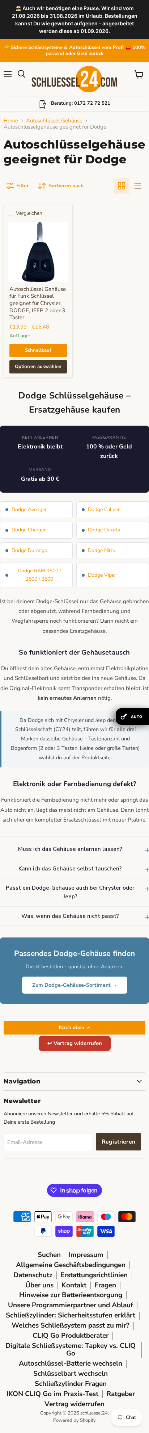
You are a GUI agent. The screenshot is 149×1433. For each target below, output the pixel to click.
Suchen (49, 1254)
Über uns (39, 1285)
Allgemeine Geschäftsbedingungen (70, 1265)
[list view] (137, 186)
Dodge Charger (29, 529)
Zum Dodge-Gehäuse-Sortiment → (74, 985)
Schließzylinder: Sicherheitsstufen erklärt (70, 1315)
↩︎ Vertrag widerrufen (74, 1043)
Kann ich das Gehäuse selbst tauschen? (70, 868)
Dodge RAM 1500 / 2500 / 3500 (39, 574)
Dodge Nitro (101, 550)
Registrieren (118, 1142)
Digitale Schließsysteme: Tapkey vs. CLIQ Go (70, 1349)
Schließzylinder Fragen (71, 1383)
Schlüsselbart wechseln (70, 1373)
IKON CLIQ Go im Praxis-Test (52, 1394)
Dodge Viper (102, 575)
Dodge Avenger (29, 509)
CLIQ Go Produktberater (70, 1335)
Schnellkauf (38, 350)
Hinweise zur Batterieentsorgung (70, 1295)
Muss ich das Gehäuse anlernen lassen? (70, 849)
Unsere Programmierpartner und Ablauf (70, 1305)
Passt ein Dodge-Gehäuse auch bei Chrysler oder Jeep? (70, 892)
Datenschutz (32, 1275)
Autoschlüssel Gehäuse (54, 121)
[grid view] (121, 186)
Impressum (86, 1254)
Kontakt (73, 1285)
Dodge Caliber (104, 509)
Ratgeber (120, 1394)
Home (11, 121)
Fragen (105, 1285)
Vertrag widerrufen (74, 1404)
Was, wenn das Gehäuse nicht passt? (70, 916)
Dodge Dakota (104, 529)
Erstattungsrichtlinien (94, 1275)
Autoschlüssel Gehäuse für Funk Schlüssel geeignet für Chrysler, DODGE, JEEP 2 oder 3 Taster (37, 303)
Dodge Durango (29, 550)
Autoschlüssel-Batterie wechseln (70, 1363)
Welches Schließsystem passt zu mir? (70, 1325)
